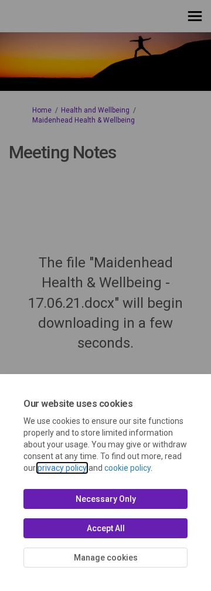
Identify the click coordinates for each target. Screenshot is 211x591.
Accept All (106, 528)
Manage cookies (106, 557)
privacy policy (62, 468)
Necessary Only (106, 499)
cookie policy (127, 468)
